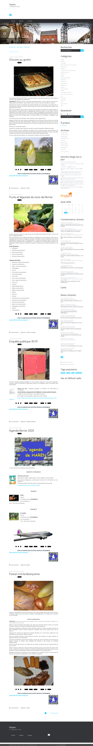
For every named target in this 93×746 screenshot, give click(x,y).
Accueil (13, 21)
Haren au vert (64, 83)
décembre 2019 (12, 47)
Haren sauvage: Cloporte (67, 321)
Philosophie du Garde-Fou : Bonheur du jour (73, 182)
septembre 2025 (64, 138)
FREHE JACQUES (64, 235)
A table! (28, 188)
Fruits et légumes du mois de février (31, 197)
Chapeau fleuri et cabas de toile (68, 70)
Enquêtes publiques (31, 421)
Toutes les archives (65, 151)
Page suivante (54, 713)
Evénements (63, 81)
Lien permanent (14, 188)
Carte (63, 287)
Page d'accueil (20, 47)
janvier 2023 (63, 142)
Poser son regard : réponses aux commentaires (72, 181)
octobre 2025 (64, 136)
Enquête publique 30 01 (23, 341)
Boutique (63, 68)
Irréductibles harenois (66, 92)
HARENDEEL (64, 85)
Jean (62, 254)
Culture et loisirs (65, 72)
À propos (30, 21)
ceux (73, 373)
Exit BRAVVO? (70, 248)
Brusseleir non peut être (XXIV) (68, 316)
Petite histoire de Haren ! (76, 230)
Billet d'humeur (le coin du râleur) (68, 65)
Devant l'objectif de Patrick (69, 179)
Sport (62, 101)
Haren (12, 4)
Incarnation (73, 162)
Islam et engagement (70, 185)
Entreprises (63, 79)
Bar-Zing (73, 167)
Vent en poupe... (64, 162)
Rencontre (63, 100)
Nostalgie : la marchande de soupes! (69, 333)
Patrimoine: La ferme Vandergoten (69, 310)
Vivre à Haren (64, 103)
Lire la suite (63, 125)
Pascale (62, 279)
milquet (63, 373)
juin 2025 (63, 140)
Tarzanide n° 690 (65, 167)
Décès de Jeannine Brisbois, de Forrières (70, 187)
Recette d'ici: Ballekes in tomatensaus (69, 305)
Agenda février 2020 (21, 430)
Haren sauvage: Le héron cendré (68, 299)
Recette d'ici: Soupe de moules (68, 327)
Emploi (62, 76)
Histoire (62, 87)
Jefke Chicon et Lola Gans (67, 94)
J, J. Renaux (63, 242)
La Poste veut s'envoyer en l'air (72, 261)
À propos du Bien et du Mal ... (67, 174)
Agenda (28, 565)
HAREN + (63, 248)
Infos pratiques (64, 89)
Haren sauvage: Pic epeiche (67, 344)
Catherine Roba (64, 260)
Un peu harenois (75, 223)
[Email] (10, 15)
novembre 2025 (64, 134)
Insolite (62, 90)
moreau (62, 266)
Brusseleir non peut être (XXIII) (68, 340)
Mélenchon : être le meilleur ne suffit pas (70, 168)
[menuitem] (13, 21)
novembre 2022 (64, 145)
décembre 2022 (64, 144)
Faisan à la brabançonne (24, 574)
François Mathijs (64, 230)
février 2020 (26, 47)
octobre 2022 (64, 147)
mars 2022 (63, 149)
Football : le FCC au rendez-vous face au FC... (71, 163)
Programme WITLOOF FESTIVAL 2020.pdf (29, 485)
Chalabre (63, 165)
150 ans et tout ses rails (73, 242)
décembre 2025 (64, 133)
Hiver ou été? (69, 266)
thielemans (78, 373)
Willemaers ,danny (65, 223)
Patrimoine (63, 98)
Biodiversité (63, 66)
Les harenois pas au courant (71, 254)
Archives (21, 21)
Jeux (62, 96)
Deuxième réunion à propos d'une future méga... (72, 279)
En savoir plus (63, 744)
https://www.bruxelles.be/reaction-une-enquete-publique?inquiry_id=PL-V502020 (33, 398)
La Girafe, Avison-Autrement (74, 173)
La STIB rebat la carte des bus (71, 235)
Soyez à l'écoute (74, 272)
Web (62, 105)
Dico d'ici (63, 74)
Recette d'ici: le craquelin (66, 349)
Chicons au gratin (20, 59)
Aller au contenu (4, 1)
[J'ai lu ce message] (91, 744)
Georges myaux (64, 272)
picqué (68, 373)
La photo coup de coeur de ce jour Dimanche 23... (72, 178)
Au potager (33, 332)
